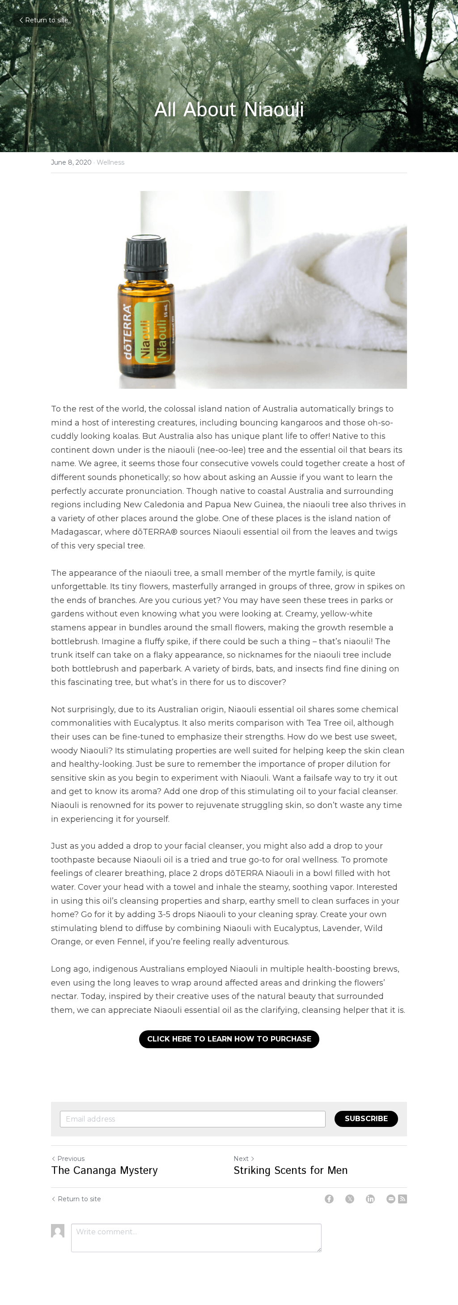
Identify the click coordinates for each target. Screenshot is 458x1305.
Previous (71, 1159)
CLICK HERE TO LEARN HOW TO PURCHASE (229, 1039)
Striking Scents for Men (290, 1170)
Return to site (46, 20)
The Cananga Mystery (104, 1170)
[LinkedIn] (370, 1198)
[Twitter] (349, 1198)
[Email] (390, 1198)
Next (241, 1159)
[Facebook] (329, 1198)
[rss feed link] (402, 1198)
